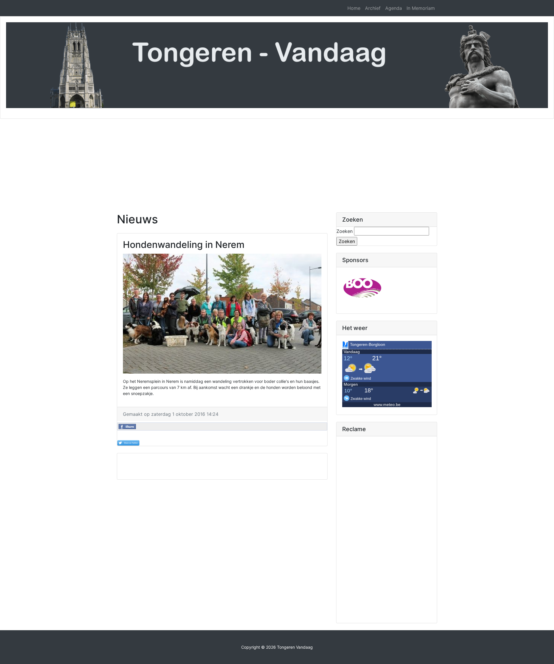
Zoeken (344, 231)
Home (353, 8)
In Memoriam (421, 8)
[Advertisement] (277, 162)
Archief (373, 8)
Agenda (393, 8)
